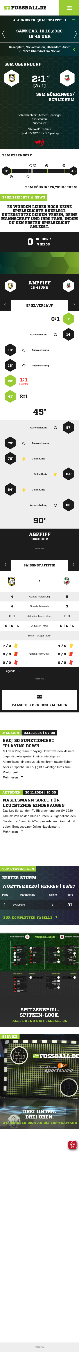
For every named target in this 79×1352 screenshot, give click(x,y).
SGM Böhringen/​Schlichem (55, 96)
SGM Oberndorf (22, 64)
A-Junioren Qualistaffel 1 (39, 20)
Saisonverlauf (73, 564)
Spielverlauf (39, 305)
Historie (5, 564)
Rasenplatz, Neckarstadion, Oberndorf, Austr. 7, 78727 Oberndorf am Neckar (39, 49)
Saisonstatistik (39, 565)
